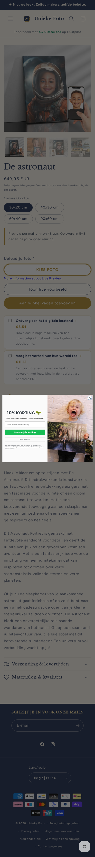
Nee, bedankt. (25, 440)
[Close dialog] (90, 398)
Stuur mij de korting (25, 432)
